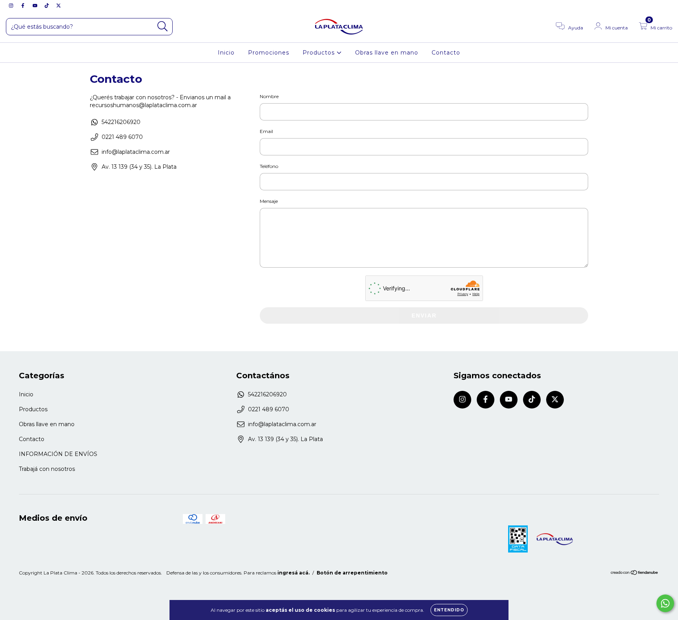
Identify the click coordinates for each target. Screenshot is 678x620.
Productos (320, 52)
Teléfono (269, 166)
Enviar (424, 315)
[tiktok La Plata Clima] (47, 5)
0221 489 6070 (122, 136)
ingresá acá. (293, 573)
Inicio (226, 52)
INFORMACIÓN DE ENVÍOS (58, 454)
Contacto (446, 52)
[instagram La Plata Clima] (12, 5)
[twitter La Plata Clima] (58, 5)
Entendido (449, 610)
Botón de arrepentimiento (352, 573)
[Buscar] (162, 26)
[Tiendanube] (634, 573)
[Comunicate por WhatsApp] (665, 603)
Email (266, 131)
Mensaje (269, 201)
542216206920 (121, 122)
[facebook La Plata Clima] (23, 5)
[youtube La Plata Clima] (36, 5)
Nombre (269, 96)
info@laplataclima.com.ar (136, 151)
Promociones (268, 52)
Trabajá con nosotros (47, 468)
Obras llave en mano (386, 52)
